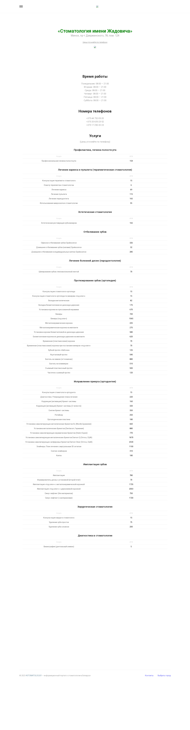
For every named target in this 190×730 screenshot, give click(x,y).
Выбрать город (164, 675)
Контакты (149, 675)
